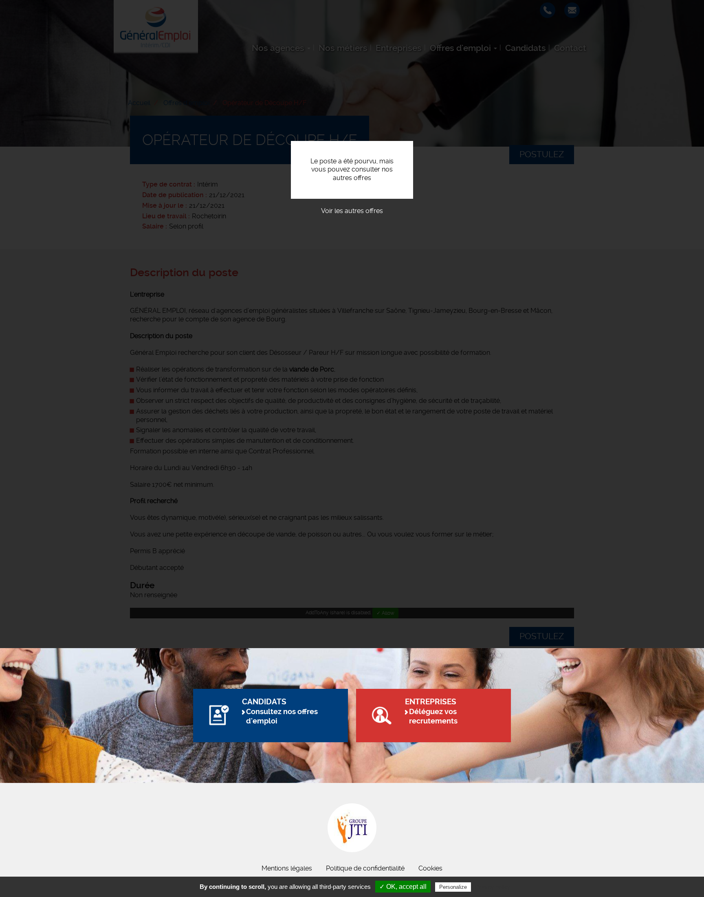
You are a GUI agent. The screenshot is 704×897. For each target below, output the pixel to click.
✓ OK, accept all (403, 886)
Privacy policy (492, 887)
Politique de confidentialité (365, 868)
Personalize (453, 887)
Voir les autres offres (352, 211)
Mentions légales (287, 868)
